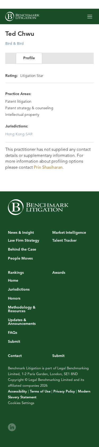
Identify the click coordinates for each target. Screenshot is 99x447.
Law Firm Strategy (23, 240)
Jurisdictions (19, 289)
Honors (14, 298)
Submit (14, 342)
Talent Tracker (64, 240)
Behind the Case (22, 249)
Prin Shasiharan (48, 167)
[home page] (22, 16)
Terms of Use (40, 391)
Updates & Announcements (22, 322)
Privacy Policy (64, 391)
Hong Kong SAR (18, 134)
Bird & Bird (14, 43)
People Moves (20, 258)
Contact (15, 356)
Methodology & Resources (21, 309)
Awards (58, 272)
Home (13, 280)
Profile (29, 58)
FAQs (12, 333)
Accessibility (17, 391)
